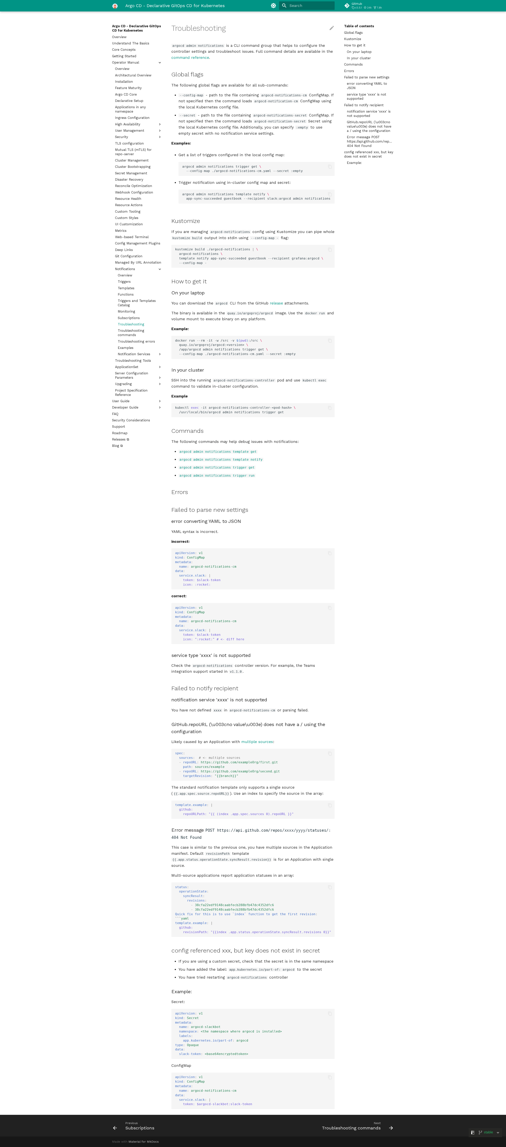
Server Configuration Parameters (131, 375)
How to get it (354, 45)
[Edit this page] (332, 28)
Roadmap (119, 433)
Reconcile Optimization (133, 186)
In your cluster (359, 58)
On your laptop (359, 52)
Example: (354, 163)
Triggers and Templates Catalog (137, 303)
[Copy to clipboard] (330, 167)
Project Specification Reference (131, 392)
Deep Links (124, 250)
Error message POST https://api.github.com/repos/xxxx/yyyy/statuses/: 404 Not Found (370, 141)
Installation (124, 82)
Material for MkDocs (143, 1141)
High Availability (127, 124)
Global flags (353, 33)
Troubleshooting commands (131, 333)
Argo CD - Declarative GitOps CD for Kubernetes (136, 28)
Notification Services (134, 354)
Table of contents (359, 26)
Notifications (125, 269)
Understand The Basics (130, 43)
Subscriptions (129, 318)
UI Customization (129, 224)
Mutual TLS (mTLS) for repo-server (133, 152)
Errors (349, 71)
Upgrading (123, 384)
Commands (353, 64)
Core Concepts (124, 50)
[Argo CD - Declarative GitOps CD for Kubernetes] (115, 5)
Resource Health (128, 199)
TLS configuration (129, 143)
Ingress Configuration (132, 118)
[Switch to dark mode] (273, 5)
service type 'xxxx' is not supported (366, 96)
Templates (126, 288)
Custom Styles (126, 218)
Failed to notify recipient (364, 105)
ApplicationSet (126, 367)
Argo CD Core (126, 94)
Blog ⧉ (117, 446)
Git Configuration (129, 256)
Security (121, 137)
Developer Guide (125, 407)
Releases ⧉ (120, 439)
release (276, 303)
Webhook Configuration (134, 192)
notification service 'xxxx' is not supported (369, 113)
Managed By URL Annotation (138, 262)
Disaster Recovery (129, 179)
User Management (129, 130)
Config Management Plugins (137, 243)
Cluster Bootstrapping (133, 167)
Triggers (124, 282)
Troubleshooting (131, 324)
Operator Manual (125, 62)
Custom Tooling (128, 211)
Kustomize (352, 39)
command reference (190, 57)
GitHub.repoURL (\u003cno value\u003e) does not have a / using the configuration (369, 126)
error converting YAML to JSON (367, 86)
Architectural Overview (133, 75)
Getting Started (124, 56)
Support (118, 426)
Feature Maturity (128, 88)
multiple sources (257, 741)
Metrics (120, 231)
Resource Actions (129, 205)
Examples (125, 348)
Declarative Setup (129, 101)
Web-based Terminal (132, 237)
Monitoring (126, 311)
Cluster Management (132, 160)
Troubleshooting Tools (133, 361)
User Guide (120, 401)
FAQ (115, 414)
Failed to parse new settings (366, 77)
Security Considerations (131, 420)
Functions (126, 294)
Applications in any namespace (130, 109)
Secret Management (131, 173)
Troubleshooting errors (136, 341)
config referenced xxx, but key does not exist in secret (368, 154)
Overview (119, 37)
